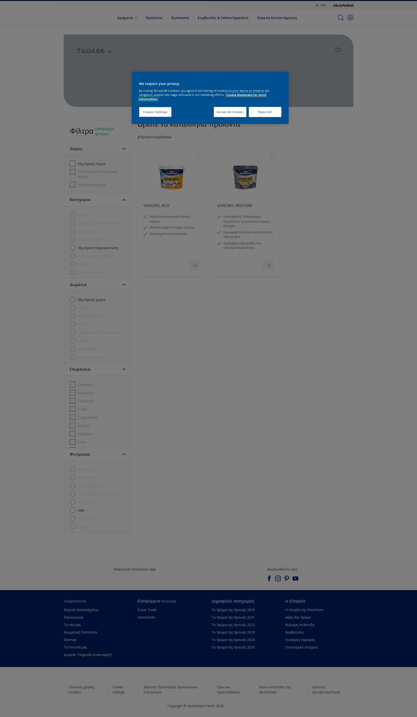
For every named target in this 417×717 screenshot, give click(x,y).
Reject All (265, 112)
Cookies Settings (155, 112)
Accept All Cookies (230, 112)
